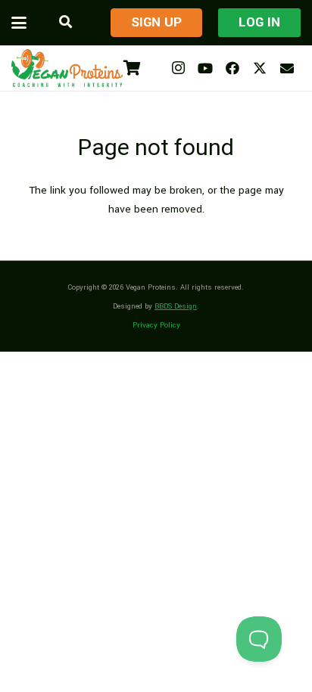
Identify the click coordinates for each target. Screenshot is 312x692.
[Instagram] (178, 68)
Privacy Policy (156, 325)
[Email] (287, 68)
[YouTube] (205, 68)
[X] (259, 68)
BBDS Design (175, 306)
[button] (19, 22)
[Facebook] (232, 68)
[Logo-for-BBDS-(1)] (67, 68)
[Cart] (131, 68)
